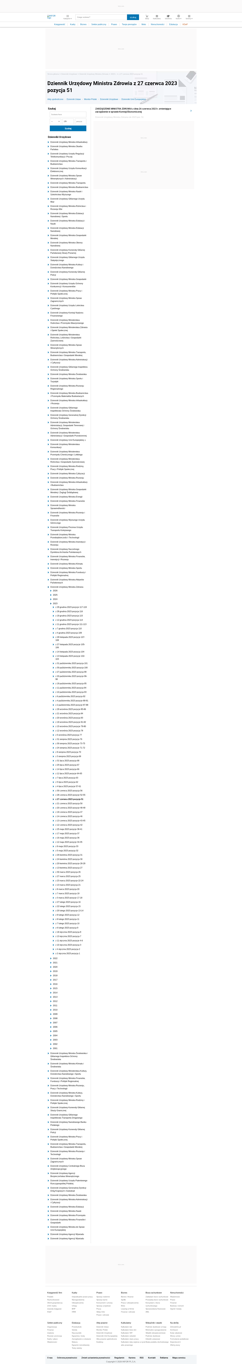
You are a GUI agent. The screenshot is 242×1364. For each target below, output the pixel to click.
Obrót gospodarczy (55, 1303)
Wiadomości (175, 1297)
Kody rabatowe (176, 1333)
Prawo (114, 24)
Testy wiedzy (77, 1348)
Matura (75, 1342)
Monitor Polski (90, 99)
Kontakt (152, 1357)
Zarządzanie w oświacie (81, 1339)
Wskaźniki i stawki (154, 1323)
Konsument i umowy (104, 1303)
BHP (73, 1309)
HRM (74, 1312)
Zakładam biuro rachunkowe (157, 1297)
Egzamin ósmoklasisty (80, 1345)
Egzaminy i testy (78, 1336)
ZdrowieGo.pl (175, 1327)
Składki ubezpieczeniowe (155, 1333)
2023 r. (113, 74)
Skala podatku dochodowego (157, 1342)
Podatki (50, 1297)
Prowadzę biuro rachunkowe (157, 1300)
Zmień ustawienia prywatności (95, 1357)
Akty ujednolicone (55, 99)
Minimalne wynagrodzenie (156, 1330)
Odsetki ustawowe (153, 1339)
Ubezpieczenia (78, 1303)
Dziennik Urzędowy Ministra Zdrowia (93, 74)
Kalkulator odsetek (128, 1336)
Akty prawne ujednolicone (106, 1339)
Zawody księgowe (54, 1309)
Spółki (123, 1300)
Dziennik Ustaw (74, 99)
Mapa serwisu (178, 1357)
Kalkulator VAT (127, 1333)
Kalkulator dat (126, 1327)
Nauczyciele (76, 1333)
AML (147, 1312)
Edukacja (173, 24)
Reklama (164, 1357)
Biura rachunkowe (154, 1293)
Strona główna (53, 74)
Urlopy (74, 1306)
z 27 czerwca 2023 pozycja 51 (131, 74)
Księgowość (59, 24)
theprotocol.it (175, 1342)
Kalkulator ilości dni (128, 1330)
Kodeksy (99, 1342)
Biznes (83, 24)
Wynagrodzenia (78, 1300)
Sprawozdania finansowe (155, 1309)
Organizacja (52, 1327)
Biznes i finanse (127, 1297)
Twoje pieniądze (129, 24)
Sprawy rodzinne (103, 1297)
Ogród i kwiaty (176, 1309)
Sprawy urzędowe (103, 1306)
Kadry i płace (52, 1339)
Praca (98, 1309)
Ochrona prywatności (67, 1357)
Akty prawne (102, 1323)
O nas (50, 1357)
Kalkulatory (126, 1323)
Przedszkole (77, 1327)
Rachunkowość (53, 1300)
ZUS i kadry (52, 1306)
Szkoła (74, 1330)
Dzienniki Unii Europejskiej (134, 99)
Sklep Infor (100, 1312)
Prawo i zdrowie (102, 1315)
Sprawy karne (101, 1300)
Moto (144, 24)
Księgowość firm (54, 1293)
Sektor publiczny (98, 24)
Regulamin (119, 1357)
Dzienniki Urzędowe (69, 74)
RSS (142, 1357)
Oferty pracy (175, 1345)
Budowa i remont (177, 1306)
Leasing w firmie (127, 1309)
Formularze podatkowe (179, 1339)
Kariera (132, 1357)
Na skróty (174, 1323)
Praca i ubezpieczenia (130, 1303)
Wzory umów (175, 1336)
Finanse (173, 1303)
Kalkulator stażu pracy (130, 1339)
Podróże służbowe (153, 1336)
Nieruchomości (157, 24)
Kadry (72, 24)
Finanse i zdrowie (128, 1312)
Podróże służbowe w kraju (156, 1327)
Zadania (50, 1333)
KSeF (185, 24)
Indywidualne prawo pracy (82, 1297)
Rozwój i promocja (54, 1336)
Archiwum (174, 1330)
